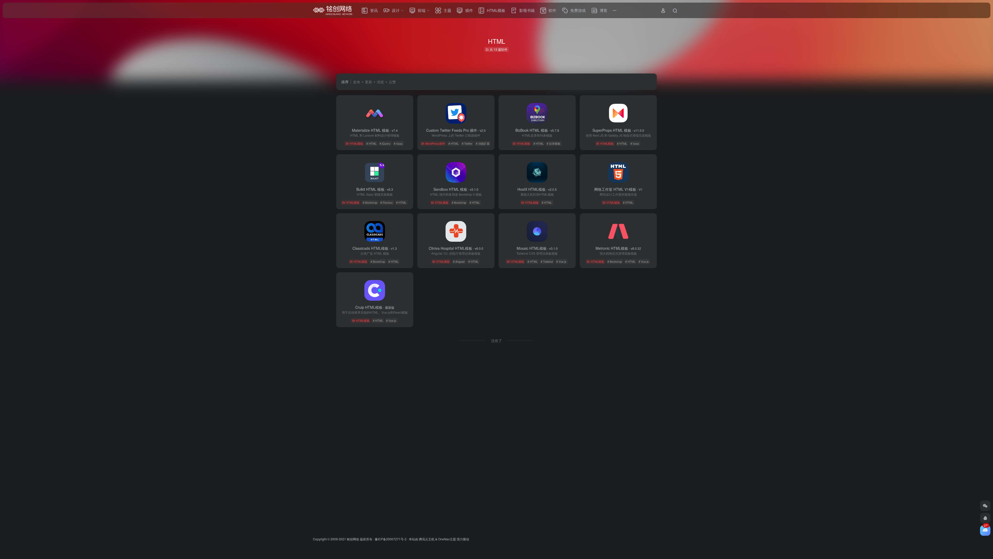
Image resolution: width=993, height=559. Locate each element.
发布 (356, 81)
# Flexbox (386, 202)
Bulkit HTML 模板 (374, 189)
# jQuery (385, 143)
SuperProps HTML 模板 (618, 130)
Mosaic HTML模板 (537, 248)
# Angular (459, 261)
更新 (368, 81)
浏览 (380, 81)
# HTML (371, 143)
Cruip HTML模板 (374, 307)
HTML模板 (356, 143)
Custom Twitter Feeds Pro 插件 (456, 130)
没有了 (496, 340)
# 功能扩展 (483, 143)
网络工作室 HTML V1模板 (618, 189)
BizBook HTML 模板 (537, 130)
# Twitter (467, 143)
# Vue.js (561, 261)
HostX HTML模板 (537, 189)
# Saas (398, 143)
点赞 (392, 81)
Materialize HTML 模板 (375, 130)
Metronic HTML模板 (618, 248)
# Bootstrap (370, 202)
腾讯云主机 (426, 539)
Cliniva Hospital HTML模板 (456, 248)
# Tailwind (547, 261)
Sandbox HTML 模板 (455, 189)
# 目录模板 (553, 143)
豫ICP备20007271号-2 (391, 539)
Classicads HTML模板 (374, 248)
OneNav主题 (447, 539)
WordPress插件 (435, 143)
